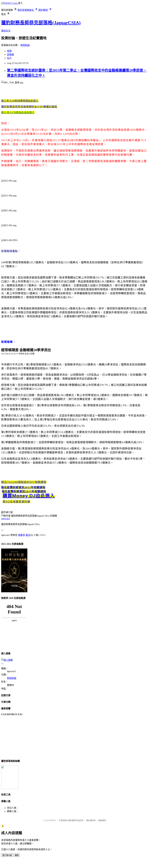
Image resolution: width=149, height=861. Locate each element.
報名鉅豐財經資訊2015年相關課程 (23, 487)
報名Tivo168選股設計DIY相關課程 (23, 482)
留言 (28, 535)
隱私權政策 (91, 820)
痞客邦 (21, 535)
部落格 (10, 54)
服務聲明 (102, 820)
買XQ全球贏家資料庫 (16, 501)
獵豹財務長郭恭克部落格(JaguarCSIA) (41, 22)
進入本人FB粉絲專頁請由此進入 (19, 100)
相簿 (9, 51)
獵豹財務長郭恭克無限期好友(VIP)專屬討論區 (29, 106)
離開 (17, 855)
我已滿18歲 (7, 855)
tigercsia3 (5, 518)
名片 (9, 58)
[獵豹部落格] (10, 788)
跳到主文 (5, 30)
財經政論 (25, 45)
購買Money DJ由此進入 (29, 495)
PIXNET (52, 820)
